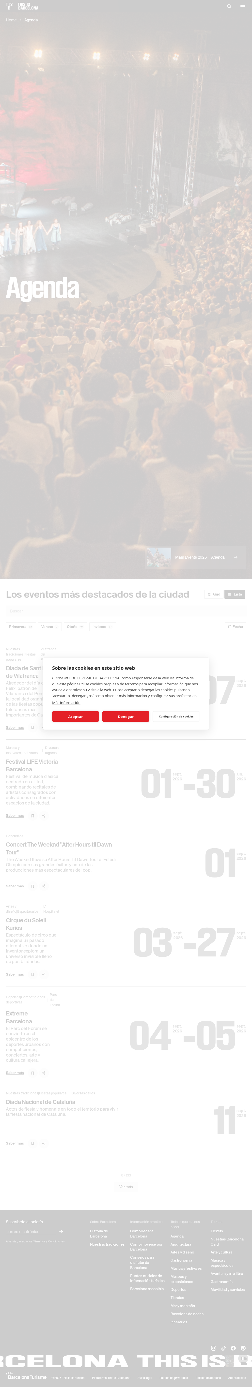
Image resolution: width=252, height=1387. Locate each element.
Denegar (126, 716)
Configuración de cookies (176, 716)
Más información (66, 702)
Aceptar (75, 716)
